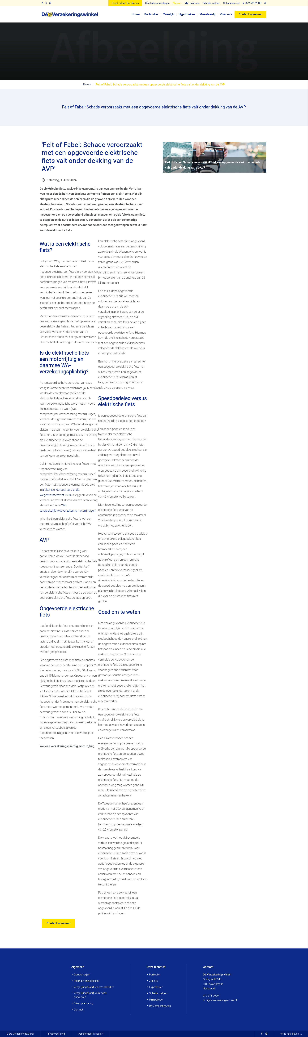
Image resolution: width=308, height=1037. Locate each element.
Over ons (226, 14)
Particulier (151, 14)
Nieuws (177, 3)
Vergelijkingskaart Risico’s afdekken (94, 987)
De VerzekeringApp (160, 1005)
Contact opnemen (250, 14)
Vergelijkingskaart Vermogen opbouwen (90, 995)
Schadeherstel (231, 3)
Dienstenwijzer (82, 974)
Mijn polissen (191, 3)
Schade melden (211, 3)
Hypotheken (187, 14)
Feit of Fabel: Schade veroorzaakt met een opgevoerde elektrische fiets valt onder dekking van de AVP (160, 84)
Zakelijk (168, 14)
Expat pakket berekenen (125, 3)
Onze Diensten (156, 967)
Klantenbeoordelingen (157, 3)
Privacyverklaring (83, 1003)
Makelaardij (207, 14)
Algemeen (77, 967)
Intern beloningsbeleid (86, 980)
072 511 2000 (253, 3)
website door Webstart (90, 1033)
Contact (78, 1009)
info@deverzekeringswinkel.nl (220, 1000)
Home (136, 14)
